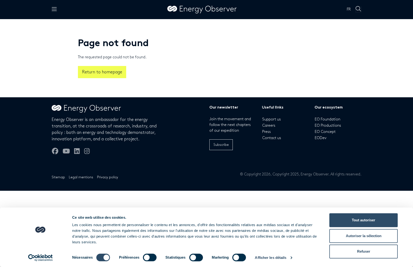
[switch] (150, 257)
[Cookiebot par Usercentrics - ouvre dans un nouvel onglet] (40, 257)
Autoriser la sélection (363, 236)
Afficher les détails (270, 258)
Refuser (363, 251)
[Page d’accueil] (202, 9)
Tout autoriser (363, 220)
